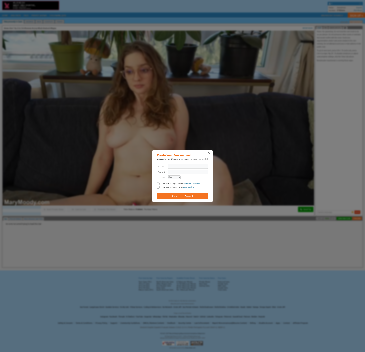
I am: (163, 177)
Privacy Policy (188, 187)
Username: (161, 166)
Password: (161, 172)
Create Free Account (182, 196)
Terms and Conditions (191, 184)
